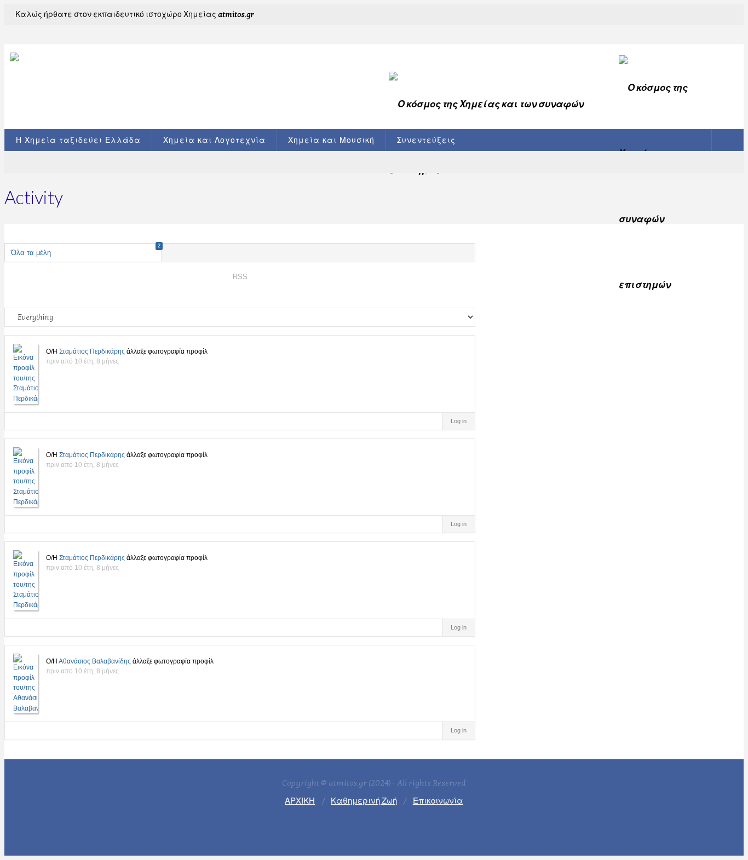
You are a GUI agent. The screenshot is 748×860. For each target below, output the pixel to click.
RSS (240, 276)
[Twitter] (730, 16)
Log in (459, 421)
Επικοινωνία (438, 801)
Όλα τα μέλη (85, 250)
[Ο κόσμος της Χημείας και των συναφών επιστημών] (184, 72)
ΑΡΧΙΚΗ (300, 801)
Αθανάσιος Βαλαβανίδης (95, 661)
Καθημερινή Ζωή (364, 801)
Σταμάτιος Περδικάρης (92, 351)
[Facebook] (716, 16)
